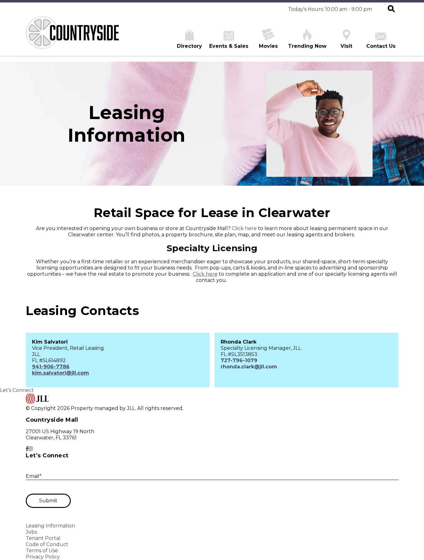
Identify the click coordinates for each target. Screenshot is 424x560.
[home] (72, 36)
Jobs (31, 532)
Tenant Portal (43, 538)
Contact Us (380, 46)
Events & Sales (228, 46)
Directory (189, 46)
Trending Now (307, 46)
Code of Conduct (47, 544)
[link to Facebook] (27, 449)
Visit (346, 46)
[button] (391, 9)
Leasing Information (50, 526)
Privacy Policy (43, 557)
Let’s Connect (17, 390)
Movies (268, 46)
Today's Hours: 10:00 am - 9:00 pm (330, 9)
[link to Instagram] (30, 449)
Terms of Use (42, 550)
